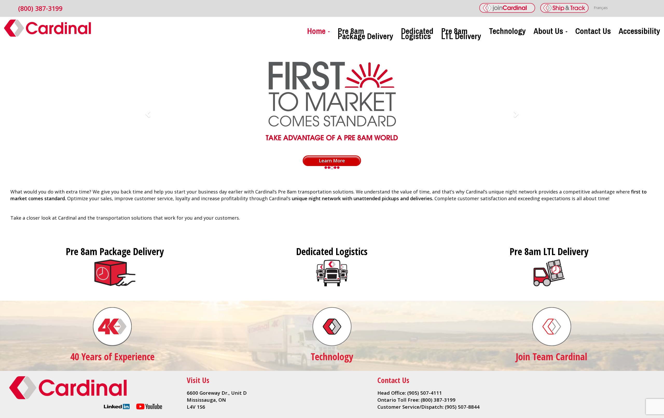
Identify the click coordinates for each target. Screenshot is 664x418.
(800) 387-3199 (40, 8)
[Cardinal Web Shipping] (564, 8)
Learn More (332, 160)
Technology (507, 30)
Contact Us (593, 30)
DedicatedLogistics (417, 32)
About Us (549, 30)
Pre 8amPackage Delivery (365, 32)
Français (601, 7)
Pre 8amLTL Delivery (461, 32)
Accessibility (639, 30)
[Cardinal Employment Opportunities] (507, 8)
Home (317, 30)
